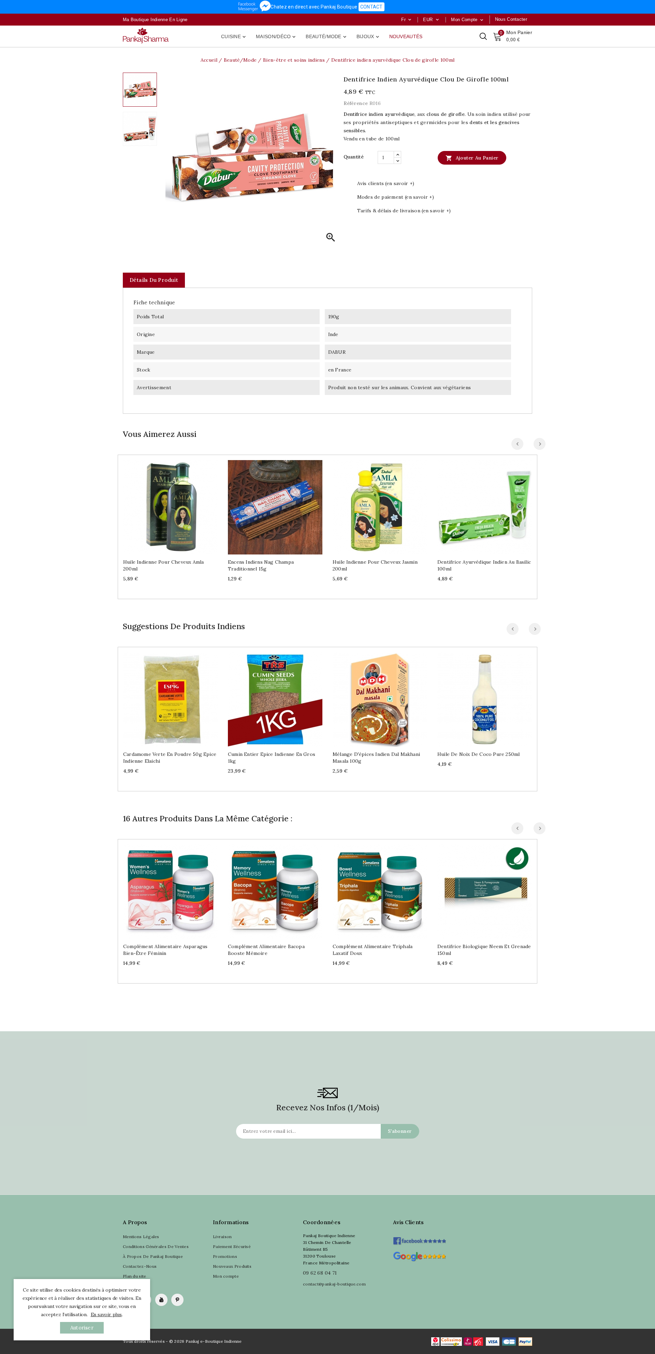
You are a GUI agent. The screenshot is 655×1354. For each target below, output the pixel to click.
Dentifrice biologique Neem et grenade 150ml (484, 949)
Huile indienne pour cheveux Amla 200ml (163, 565)
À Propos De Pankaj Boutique (153, 1256)
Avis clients (408, 1222)
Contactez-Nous (140, 1266)
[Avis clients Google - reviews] (419, 1255)
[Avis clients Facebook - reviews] (419, 1238)
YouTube (161, 1300)
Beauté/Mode (326, 37)
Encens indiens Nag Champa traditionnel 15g (261, 565)
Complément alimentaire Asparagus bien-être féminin (165, 949)
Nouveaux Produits (232, 1266)
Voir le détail (177, 505)
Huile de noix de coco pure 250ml (478, 754)
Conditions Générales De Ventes (156, 1246)
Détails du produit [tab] (154, 280)
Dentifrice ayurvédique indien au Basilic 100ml (484, 565)
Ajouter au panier (472, 158)
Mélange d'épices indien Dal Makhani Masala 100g (376, 757)
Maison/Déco (276, 37)
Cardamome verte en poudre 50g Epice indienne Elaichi (169, 757)
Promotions (225, 1256)
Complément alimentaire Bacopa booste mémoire (266, 949)
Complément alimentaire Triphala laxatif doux (372, 949)
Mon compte (226, 1276)
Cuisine (234, 37)
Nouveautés (406, 36)
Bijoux (368, 37)
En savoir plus (106, 1314)
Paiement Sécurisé (232, 1246)
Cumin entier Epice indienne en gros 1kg (271, 757)
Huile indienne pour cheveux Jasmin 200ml (375, 565)
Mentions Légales (141, 1236)
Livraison (222, 1236)
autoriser (81, 1327)
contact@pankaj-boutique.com (334, 1284)
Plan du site (134, 1276)
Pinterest (177, 1300)
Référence (356, 103)
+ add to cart (164, 505)
